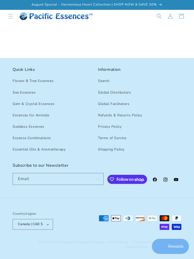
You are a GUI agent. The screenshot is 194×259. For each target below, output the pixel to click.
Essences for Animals (31, 115)
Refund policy (118, 242)
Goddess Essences (28, 126)
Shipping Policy (111, 149)
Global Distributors (114, 92)
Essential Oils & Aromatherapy (39, 149)
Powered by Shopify (90, 242)
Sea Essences (24, 92)
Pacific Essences (63, 242)
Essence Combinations (32, 138)
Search (104, 80)
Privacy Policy (110, 126)
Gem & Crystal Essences (33, 103)
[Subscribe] (97, 179)
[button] (10, 16)
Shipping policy (137, 247)
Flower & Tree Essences (33, 80)
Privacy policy (143, 242)
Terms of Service (112, 138)
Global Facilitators (113, 103)
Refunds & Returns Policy (120, 115)
